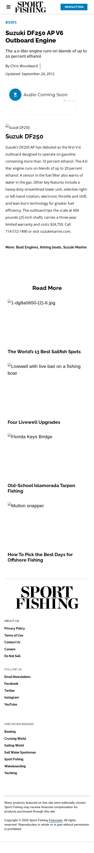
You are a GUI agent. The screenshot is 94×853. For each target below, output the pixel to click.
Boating (10, 731)
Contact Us (12, 642)
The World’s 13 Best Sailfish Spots (44, 351)
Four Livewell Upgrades (34, 422)
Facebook (11, 683)
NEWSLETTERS (74, 7)
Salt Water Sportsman (20, 752)
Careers (10, 649)
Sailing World (14, 745)
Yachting (10, 773)
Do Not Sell (12, 656)
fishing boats (50, 247)
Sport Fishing (13, 759)
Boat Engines (27, 247)
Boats (11, 22)
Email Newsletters (17, 677)
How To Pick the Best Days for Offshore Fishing (40, 557)
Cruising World (15, 738)
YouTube (10, 704)
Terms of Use (13, 635)
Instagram (11, 697)
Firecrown (56, 820)
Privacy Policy (14, 628)
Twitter (9, 690)
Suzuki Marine (75, 247)
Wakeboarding (15, 766)
